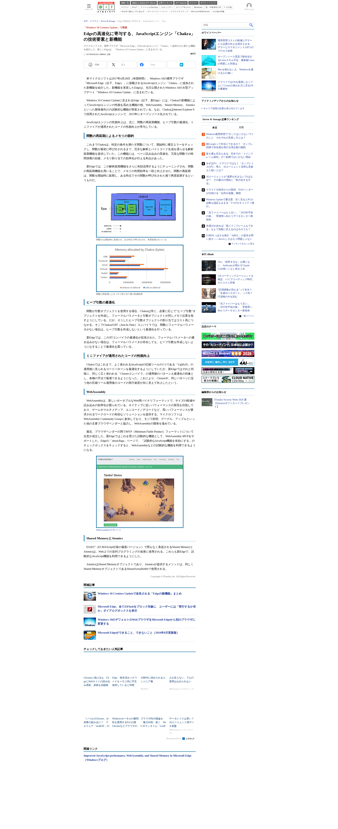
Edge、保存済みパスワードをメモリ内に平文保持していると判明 (124, 681)
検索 (251, 24)
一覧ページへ (248, 316)
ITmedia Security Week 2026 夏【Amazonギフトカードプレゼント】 (232, 403)
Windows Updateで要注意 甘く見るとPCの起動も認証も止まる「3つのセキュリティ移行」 (230, 203)
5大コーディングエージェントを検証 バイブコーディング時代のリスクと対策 (236, 279)
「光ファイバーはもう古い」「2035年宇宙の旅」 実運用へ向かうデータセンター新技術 (229, 216)
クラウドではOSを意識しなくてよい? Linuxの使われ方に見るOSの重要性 (235, 85)
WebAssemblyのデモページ (108, 530)
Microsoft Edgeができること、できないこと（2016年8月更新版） (138, 632)
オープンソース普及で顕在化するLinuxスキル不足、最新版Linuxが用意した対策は (236, 60)
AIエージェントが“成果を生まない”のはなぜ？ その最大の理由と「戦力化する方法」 (229, 180)
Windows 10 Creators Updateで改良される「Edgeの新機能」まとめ (140, 593)
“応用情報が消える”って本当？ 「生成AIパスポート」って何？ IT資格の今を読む (236, 293)
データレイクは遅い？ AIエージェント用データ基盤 (182, 722)
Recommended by (174, 738)
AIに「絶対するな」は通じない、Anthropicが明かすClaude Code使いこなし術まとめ (234, 265)
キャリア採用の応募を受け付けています (224, 108)
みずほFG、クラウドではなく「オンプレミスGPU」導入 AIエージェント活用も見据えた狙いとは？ (230, 167)
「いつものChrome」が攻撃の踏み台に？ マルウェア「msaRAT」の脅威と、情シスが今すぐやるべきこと (96, 726)
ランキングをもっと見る (242, 243)
